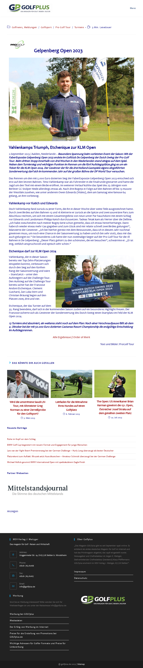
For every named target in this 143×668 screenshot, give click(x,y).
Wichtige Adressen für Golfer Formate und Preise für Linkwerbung (38, 645)
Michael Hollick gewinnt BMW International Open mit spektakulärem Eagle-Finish (46, 462)
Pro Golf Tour (63, 27)
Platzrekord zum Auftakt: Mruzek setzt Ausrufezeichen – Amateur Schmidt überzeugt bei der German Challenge (61, 456)
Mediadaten (16, 620)
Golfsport (46, 27)
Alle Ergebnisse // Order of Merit (71, 337)
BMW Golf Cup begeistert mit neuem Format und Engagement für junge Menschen (47, 445)
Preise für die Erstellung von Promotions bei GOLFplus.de (33, 635)
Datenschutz (80, 578)
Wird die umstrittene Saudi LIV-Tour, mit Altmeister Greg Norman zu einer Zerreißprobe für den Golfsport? (28, 407)
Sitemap (81, 664)
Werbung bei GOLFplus (22, 614)
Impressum (80, 571)
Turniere (79, 27)
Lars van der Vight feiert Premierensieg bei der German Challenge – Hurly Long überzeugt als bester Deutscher (60, 450)
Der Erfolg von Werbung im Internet (29, 627)
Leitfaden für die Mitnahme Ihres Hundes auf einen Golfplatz (71, 406)
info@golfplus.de (27, 586)
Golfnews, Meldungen (24, 27)
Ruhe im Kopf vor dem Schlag (21, 439)
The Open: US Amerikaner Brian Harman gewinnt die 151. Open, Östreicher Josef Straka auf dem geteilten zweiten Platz (115, 407)
